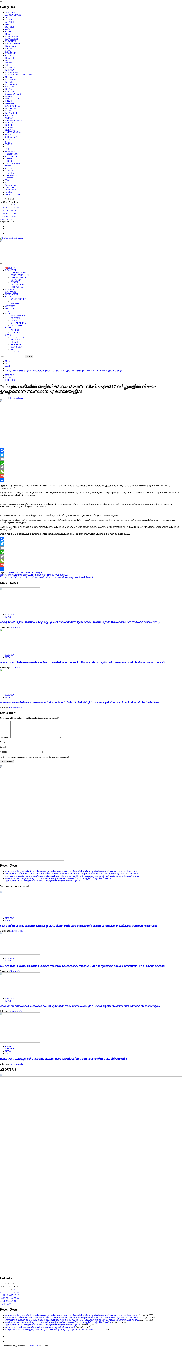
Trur (7, 180)
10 (17, 208)
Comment (5, 737)
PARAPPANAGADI (14, 120)
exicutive (25, 572)
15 (12, 210)
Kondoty (9, 82)
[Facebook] (91, 450)
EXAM (8, 48)
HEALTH (9, 58)
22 (12, 213)
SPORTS (9, 139)
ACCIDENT (10, 12)
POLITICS (10, 122)
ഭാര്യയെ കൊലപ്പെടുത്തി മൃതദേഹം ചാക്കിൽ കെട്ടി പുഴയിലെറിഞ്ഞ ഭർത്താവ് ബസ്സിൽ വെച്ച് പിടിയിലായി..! (58, 878)
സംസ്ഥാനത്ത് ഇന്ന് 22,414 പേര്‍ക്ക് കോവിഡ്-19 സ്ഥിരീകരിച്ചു (34, 575)
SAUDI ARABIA (13, 132)
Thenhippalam (11, 154)
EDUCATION (11, 36)
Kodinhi (8, 77)
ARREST (9, 19)
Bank (7, 24)
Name (2, 742)
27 (7, 216)
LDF (31, 572)
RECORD (9, 125)
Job (6, 65)
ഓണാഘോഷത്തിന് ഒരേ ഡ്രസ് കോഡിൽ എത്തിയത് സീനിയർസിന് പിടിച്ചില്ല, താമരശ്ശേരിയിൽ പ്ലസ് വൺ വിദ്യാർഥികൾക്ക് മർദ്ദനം (80, 702)
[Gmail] (91, 476)
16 (15, 210)
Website (3, 752)
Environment (10, 46)
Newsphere (33, 1346)
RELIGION (10, 127)
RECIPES (15, 349)
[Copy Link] (91, 467)
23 (15, 213)
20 (7, 213)
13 (7, 210)
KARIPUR (10, 67)
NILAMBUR (11, 113)
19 (4, 213)
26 (4, 216)
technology (10, 151)
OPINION (9, 118)
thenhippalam (11, 156)
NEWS (8, 111)
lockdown (9, 91)
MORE (8, 335)
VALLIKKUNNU (13, 187)
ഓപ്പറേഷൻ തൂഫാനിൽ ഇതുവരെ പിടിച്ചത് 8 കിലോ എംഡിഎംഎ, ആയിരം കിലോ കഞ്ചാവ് (50, 1329)
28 (9, 216)
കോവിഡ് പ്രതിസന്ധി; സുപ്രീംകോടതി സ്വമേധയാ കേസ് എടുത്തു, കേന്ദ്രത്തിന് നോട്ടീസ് (48, 577)
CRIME (8, 31)
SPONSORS (16, 347)
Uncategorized (11, 185)
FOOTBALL (11, 53)
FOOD (8, 51)
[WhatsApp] (91, 463)
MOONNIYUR (12, 99)
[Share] (91, 480)
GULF (8, 55)
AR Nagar (9, 17)
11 (1, 210)
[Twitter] (91, 455)
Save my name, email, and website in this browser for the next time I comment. (36, 757)
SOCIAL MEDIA (13, 137)
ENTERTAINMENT (14, 43)
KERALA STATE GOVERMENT (20, 75)
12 (4, 210)
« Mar (2, 219)
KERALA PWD (12, 72)
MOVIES (9, 101)
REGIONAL (11, 270)
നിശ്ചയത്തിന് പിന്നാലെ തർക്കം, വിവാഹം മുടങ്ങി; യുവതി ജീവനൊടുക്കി (40, 1327)
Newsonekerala (16, 398)
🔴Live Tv (10, 268)
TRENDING (11, 175)
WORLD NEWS (12, 194)
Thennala (9, 158)
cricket (8, 29)
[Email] (91, 459)
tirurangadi (38, 572)
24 (17, 213)
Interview (9, 63)
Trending (9, 178)
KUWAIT (9, 89)
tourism (8, 166)
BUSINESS (10, 27)
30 (15, 216)
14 (9, 210)
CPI (6, 572)
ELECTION (10, 41)
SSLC (8, 142)
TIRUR (8, 161)
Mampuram (10, 96)
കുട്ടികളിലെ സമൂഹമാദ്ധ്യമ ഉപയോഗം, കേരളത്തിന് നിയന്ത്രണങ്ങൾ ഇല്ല (43, 881)
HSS (7, 60)
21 (9, 213)
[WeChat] (91, 472)
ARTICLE (9, 22)
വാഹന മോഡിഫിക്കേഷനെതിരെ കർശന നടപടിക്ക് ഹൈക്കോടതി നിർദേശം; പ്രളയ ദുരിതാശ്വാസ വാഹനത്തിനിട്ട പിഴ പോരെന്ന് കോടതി (82, 662)
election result (15, 572)
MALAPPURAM (13, 94)
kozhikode (9, 87)
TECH (8, 149)
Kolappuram (10, 79)
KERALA (9, 70)
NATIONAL (10, 108)
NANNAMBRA (12, 106)
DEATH (9, 34)
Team (7, 146)
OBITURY (10, 115)
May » (9, 219)
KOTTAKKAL (12, 84)
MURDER (10, 103)
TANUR (9, 144)
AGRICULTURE (13, 15)
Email (2, 747)
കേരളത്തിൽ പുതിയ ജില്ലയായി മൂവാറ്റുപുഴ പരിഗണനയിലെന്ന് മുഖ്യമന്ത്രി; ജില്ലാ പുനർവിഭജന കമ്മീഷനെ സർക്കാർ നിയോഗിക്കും (79, 622)
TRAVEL (9, 173)
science (8, 134)
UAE (7, 182)
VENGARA (10, 190)
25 (1, 216)
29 (12, 216)
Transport (9, 170)
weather (8, 192)
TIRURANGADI (13, 163)
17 (17, 210)
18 (1, 213)
